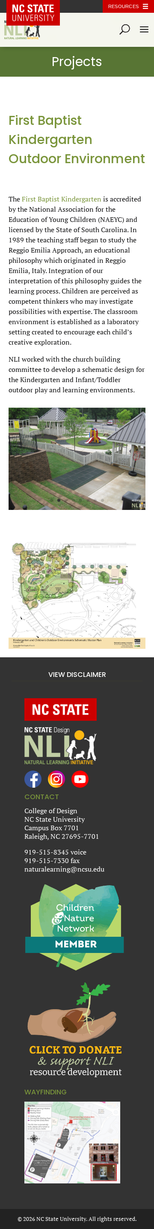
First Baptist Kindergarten (61, 199)
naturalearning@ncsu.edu (64, 869)
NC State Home (39, 6)
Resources (123, 6)
